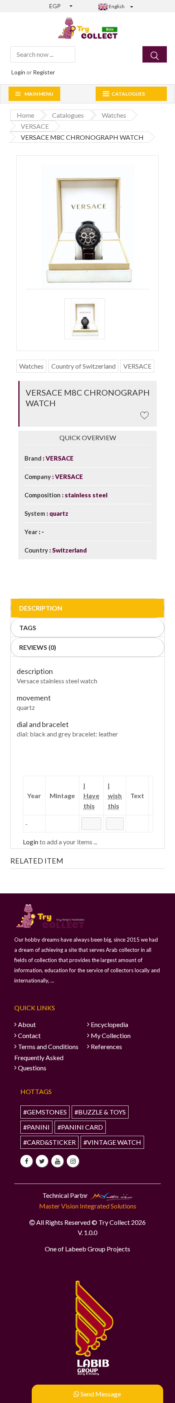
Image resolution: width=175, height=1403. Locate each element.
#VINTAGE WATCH (112, 1142)
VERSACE (137, 366)
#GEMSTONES (45, 1112)
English (116, 6)
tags (27, 627)
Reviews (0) (37, 647)
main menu (38, 94)
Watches (31, 366)
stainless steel (85, 495)
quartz (58, 513)
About (27, 1024)
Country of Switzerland (83, 366)
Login (18, 72)
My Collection (111, 1035)
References (106, 1046)
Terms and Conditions (48, 1046)
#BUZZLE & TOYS (100, 1112)
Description (40, 608)
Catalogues (128, 94)
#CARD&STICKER (49, 1142)
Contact (29, 1035)
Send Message (100, 1394)
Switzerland (69, 550)
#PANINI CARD (80, 1127)
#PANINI (36, 1127)
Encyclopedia (109, 1024)
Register (44, 72)
